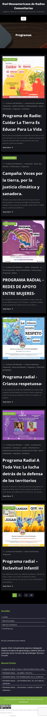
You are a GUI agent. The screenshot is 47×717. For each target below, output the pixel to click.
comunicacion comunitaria (34, 103)
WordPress (21, 699)
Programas (17, 109)
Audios (27, 267)
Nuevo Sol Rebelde (23, 270)
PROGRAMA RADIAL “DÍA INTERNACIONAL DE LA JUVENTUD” (23, 677)
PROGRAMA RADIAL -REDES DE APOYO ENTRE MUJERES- (23, 286)
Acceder (5, 617)
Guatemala (7, 106)
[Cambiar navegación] (23, 19)
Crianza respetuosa (32, 364)
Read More (7, 147)
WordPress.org (8, 629)
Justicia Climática (18, 106)
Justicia (24, 448)
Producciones (15, 166)
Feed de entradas (8, 621)
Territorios (25, 109)
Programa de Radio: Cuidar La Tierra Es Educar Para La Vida (22, 122)
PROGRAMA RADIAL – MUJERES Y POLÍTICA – (18, 673)
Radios (14, 273)
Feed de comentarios (10, 625)
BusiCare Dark (36, 699)
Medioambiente (32, 106)
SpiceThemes (23, 702)
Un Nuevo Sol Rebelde (14, 103)
